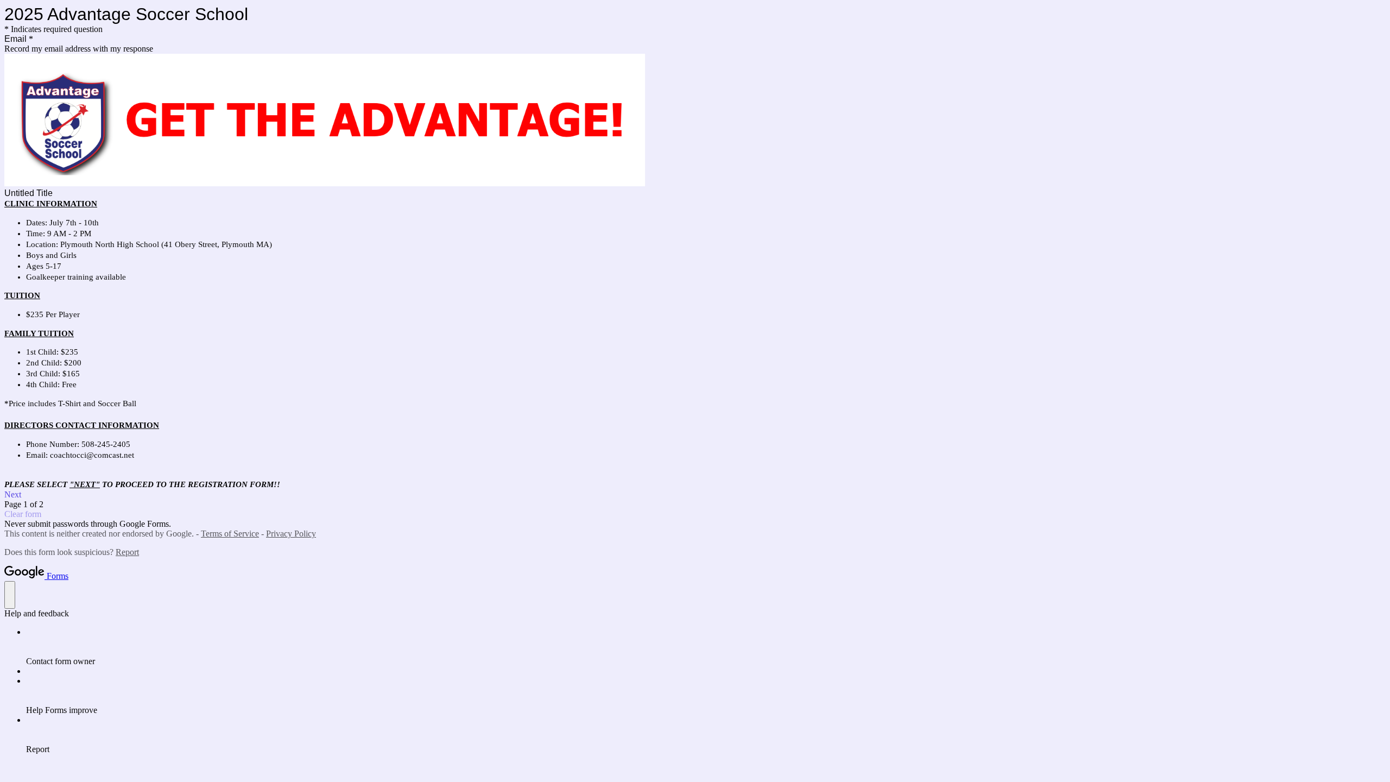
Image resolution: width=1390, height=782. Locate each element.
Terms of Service (230, 533)
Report (127, 552)
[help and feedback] (9, 595)
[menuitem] (706, 646)
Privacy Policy (291, 533)
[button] (695, 495)
